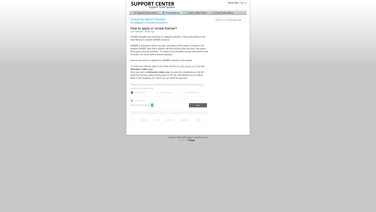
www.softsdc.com (188, 66)
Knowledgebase (173, 12)
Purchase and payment (156, 22)
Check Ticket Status (224, 12)
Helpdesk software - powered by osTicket (188, 140)
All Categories (136, 22)
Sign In (243, 2)
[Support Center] (152, 5)
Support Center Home (147, 12)
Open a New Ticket (197, 12)
